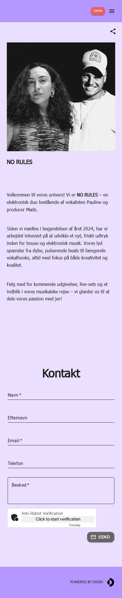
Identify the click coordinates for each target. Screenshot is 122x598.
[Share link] (113, 31)
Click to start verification (58, 519)
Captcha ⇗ (81, 525)
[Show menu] (112, 11)
